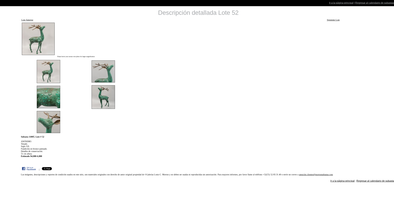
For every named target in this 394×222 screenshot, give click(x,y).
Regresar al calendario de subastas (374, 3)
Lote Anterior (27, 20)
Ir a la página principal (341, 3)
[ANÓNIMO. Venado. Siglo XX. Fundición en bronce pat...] (76, 39)
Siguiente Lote (333, 20)
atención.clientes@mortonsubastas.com (316, 174)
